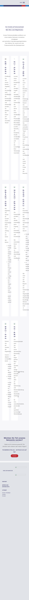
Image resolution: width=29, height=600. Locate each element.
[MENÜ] (22, 2)
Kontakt (4, 495)
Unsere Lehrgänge (6, 492)
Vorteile (4, 494)
